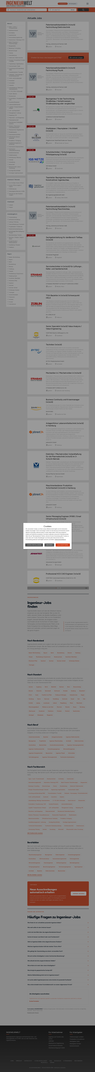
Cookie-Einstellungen (34, 545)
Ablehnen (49, 545)
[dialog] (47, 536)
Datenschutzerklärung (60, 539)
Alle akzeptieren (63, 545)
